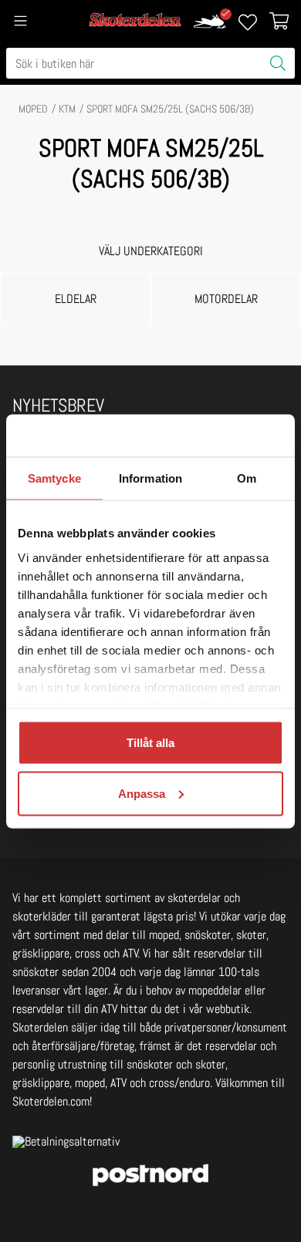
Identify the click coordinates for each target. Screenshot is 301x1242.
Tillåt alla (150, 742)
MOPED (33, 109)
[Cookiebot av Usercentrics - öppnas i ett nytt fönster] (216, 436)
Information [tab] (150, 478)
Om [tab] (246, 478)
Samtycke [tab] (54, 478)
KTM (67, 109)
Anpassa (141, 792)
